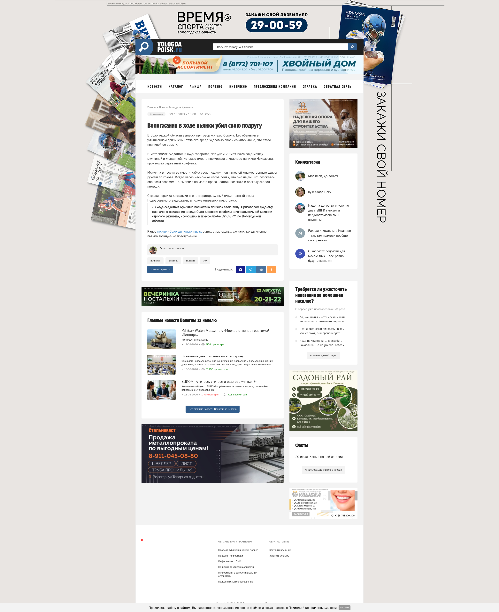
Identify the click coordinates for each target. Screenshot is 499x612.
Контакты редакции (280, 550)
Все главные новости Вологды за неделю (212, 409)
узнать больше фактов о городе (323, 469)
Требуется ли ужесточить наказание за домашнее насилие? (321, 295)
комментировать (160, 269)
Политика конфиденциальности (236, 567)
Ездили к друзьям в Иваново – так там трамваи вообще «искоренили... (329, 235)
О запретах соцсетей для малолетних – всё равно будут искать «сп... (326, 256)
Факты (301, 445)
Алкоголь (173, 260)
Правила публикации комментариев (238, 550)
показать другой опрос (323, 355)
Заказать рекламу (279, 555)
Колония (190, 260)
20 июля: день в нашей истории (319, 457)
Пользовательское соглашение (235, 581)
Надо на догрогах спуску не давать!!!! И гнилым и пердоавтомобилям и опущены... (328, 212)
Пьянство (155, 260)
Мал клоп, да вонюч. (323, 176)
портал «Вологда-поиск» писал (179, 231)
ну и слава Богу (319, 192)
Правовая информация (231, 555)
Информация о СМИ (229, 561)
